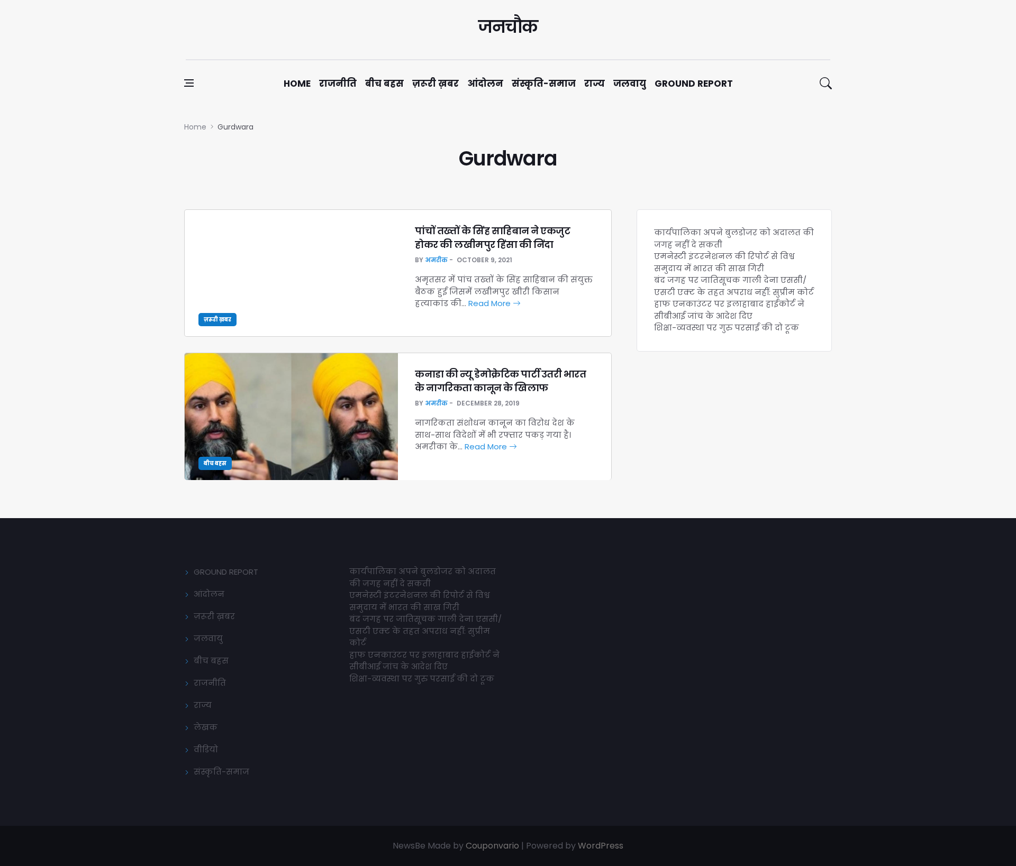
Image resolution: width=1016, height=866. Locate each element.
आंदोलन (485, 83)
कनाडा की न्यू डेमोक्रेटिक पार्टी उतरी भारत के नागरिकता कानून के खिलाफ (500, 380)
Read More (490, 303)
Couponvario (492, 846)
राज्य (594, 83)
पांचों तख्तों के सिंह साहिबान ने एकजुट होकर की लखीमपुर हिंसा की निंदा (492, 237)
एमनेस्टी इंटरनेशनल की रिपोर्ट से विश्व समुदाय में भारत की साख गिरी (724, 262)
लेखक (205, 727)
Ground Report (694, 83)
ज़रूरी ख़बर (435, 83)
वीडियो (206, 749)
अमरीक (436, 259)
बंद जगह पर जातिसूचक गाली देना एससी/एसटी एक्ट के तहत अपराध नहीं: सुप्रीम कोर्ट (734, 286)
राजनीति (338, 83)
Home (297, 83)
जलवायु (629, 83)
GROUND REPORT (226, 571)
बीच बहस (384, 83)
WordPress (600, 846)
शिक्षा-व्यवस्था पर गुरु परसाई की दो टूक (726, 327)
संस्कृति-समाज (544, 83)
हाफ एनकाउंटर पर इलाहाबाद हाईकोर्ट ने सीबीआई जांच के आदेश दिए (729, 309)
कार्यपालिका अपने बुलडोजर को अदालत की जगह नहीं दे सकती (422, 577)
